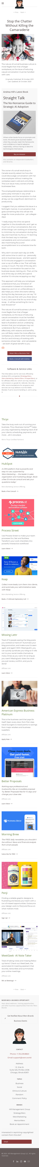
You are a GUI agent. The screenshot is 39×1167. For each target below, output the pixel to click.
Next (22, 12)
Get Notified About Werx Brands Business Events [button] (20, 1018)
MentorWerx (19, 378)
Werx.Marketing (8, 378)
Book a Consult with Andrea (20, 359)
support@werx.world (22, 1058)
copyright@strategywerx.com (18, 1142)
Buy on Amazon (19, 154)
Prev (16, 12)
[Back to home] (19, 3)
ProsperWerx (29, 378)
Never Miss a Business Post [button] (19, 353)
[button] (3, 3)
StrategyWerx (26, 376)
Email (16, 1142)
